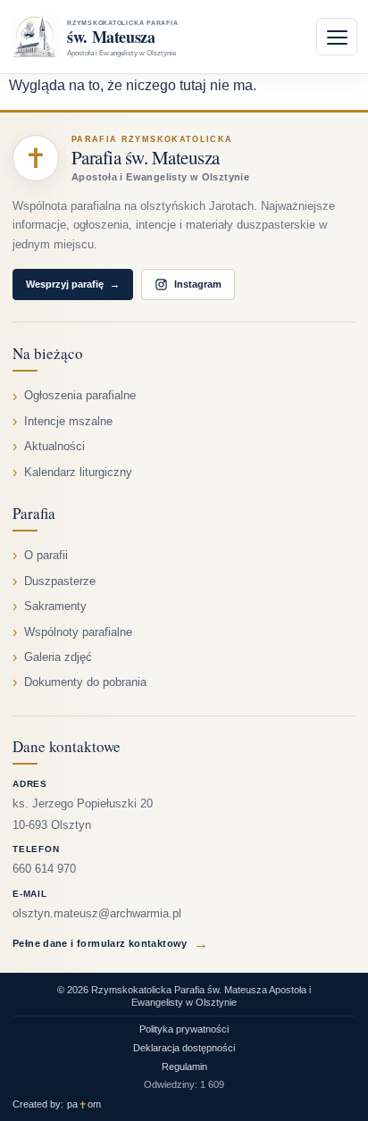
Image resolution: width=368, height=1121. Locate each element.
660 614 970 (44, 869)
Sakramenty (55, 606)
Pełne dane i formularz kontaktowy (110, 943)
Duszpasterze (60, 581)
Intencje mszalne (68, 421)
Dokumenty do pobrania (85, 682)
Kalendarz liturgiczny (78, 472)
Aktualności (54, 446)
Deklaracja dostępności (184, 1047)
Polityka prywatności (184, 1029)
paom (84, 1104)
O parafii (46, 555)
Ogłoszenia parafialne (80, 395)
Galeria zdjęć (58, 657)
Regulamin (184, 1066)
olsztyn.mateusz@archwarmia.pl (97, 914)
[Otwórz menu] (336, 36)
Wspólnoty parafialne (78, 632)
